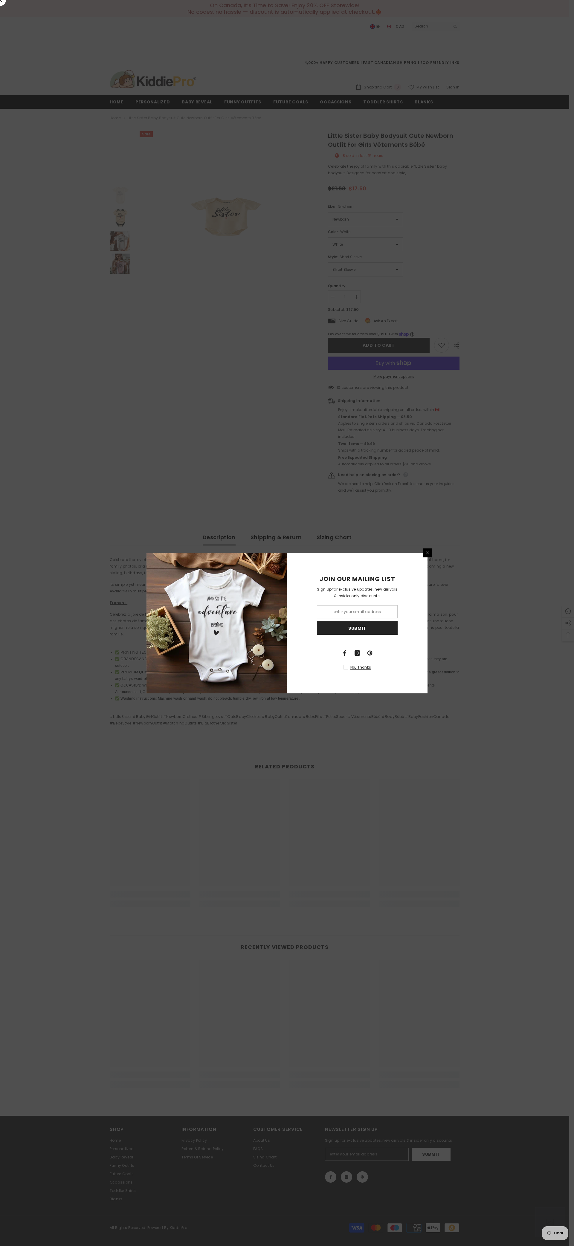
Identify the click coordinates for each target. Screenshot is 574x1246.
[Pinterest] (370, 653)
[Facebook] (344, 653)
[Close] (427, 552)
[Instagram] (357, 653)
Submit (357, 628)
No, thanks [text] (360, 667)
